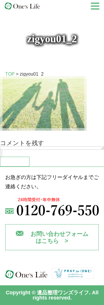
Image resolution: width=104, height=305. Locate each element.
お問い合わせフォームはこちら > (59, 237)
